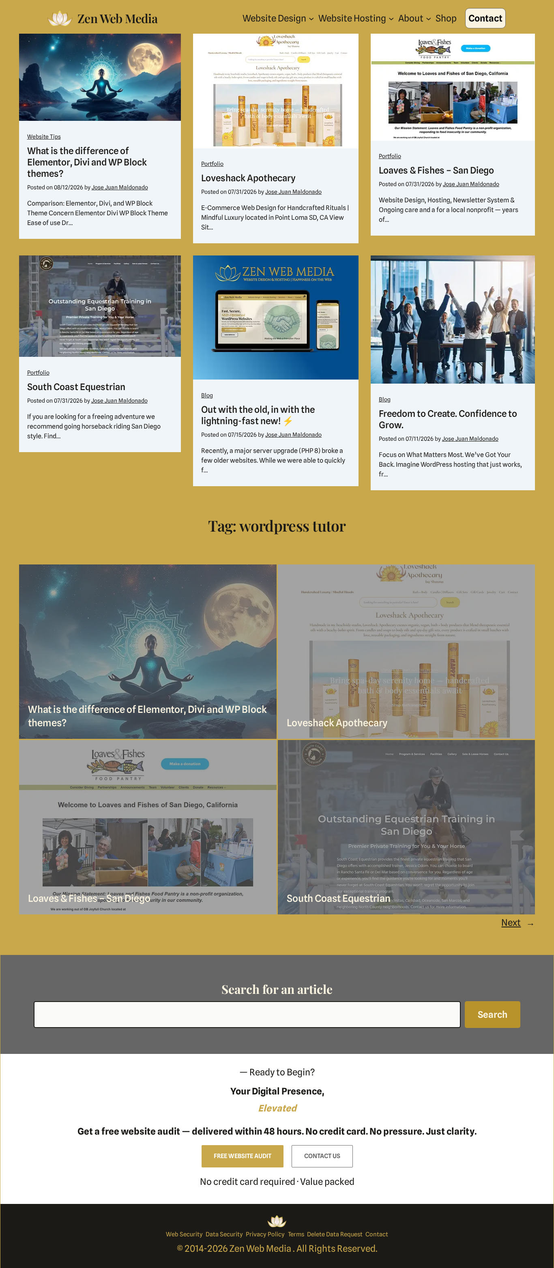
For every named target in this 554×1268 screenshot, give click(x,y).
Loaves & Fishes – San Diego (436, 170)
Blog (207, 395)
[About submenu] (428, 18)
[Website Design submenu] (311, 18)
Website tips (44, 136)
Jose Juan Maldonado (120, 187)
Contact (485, 18)
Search (492, 1014)
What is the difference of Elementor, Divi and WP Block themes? (87, 162)
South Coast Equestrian (76, 386)
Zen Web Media (117, 18)
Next (518, 922)
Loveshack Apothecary (248, 177)
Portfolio (212, 164)
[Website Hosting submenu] (391, 18)
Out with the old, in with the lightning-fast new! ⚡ (258, 415)
